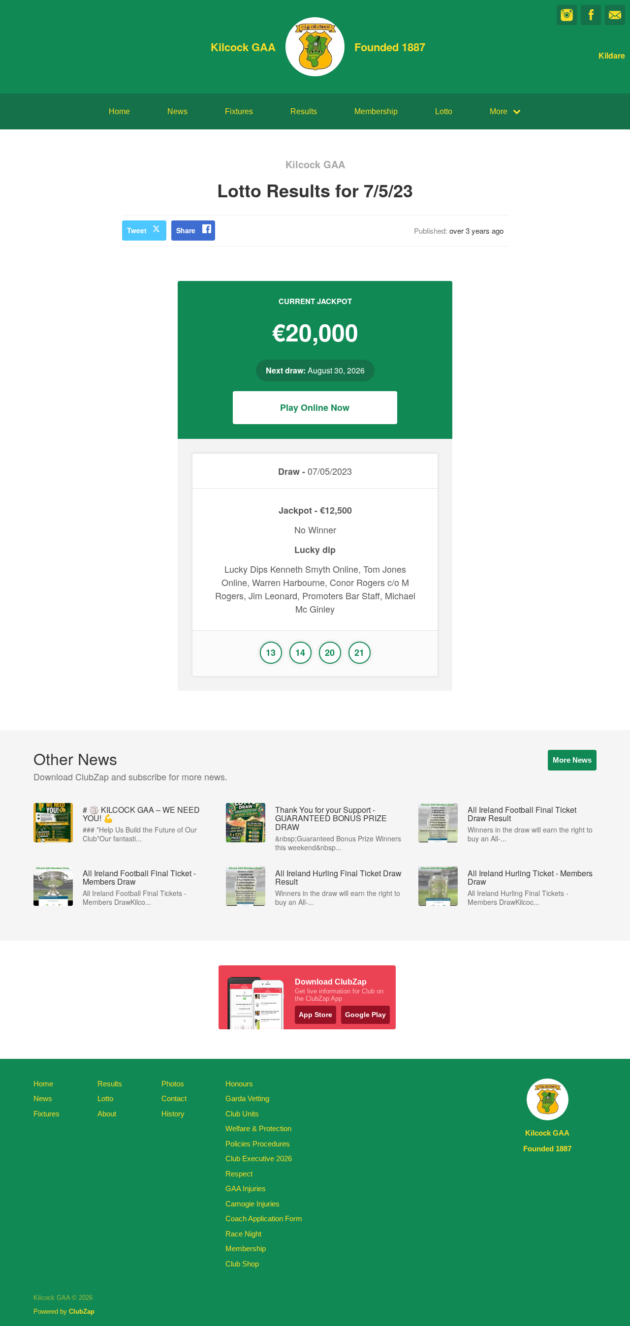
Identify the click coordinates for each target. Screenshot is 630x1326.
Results (303, 111)
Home (119, 111)
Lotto (443, 111)
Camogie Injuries (252, 1204)
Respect (238, 1174)
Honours (239, 1083)
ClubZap (81, 1311)
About (106, 1114)
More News (572, 760)
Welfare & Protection (258, 1128)
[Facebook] (591, 15)
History (173, 1114)
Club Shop (242, 1264)
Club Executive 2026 (258, 1158)
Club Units (242, 1114)
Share (185, 230)
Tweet (137, 230)
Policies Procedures (257, 1144)
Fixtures (239, 111)
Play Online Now (314, 407)
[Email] (615, 15)
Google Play (365, 1014)
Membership (376, 111)
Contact (174, 1098)
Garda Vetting (247, 1098)
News (177, 111)
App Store (315, 1014)
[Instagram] (567, 15)
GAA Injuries (245, 1188)
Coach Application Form (263, 1218)
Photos (172, 1083)
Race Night (243, 1234)
